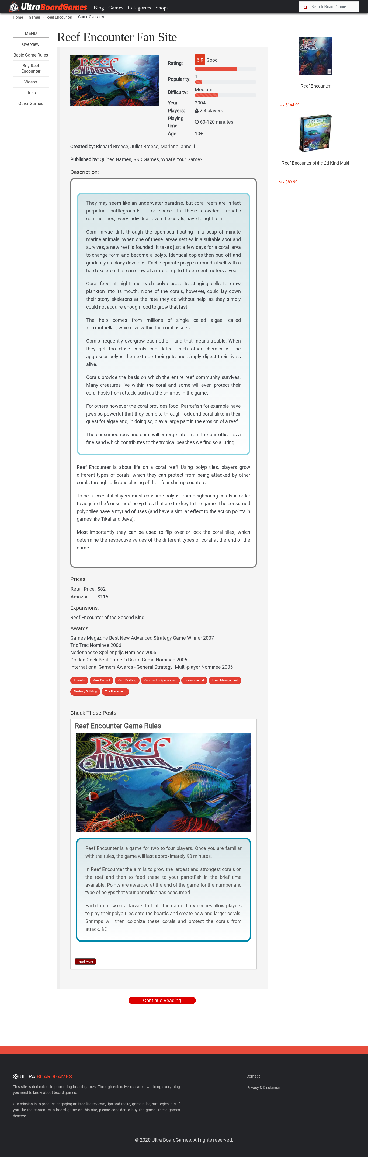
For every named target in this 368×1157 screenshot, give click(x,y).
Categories (139, 8)
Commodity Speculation (160, 680)
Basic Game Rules (30, 55)
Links (31, 92)
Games (115, 8)
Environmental (194, 680)
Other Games (30, 103)
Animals (79, 680)
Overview (30, 44)
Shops (162, 8)
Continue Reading (162, 1000)
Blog (98, 8)
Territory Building (85, 691)
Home (18, 17)
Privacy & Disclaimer (263, 1087)
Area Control (101, 680)
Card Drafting (127, 680)
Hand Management (225, 680)
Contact (253, 1076)
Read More (85, 961)
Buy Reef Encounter (30, 68)
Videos (30, 82)
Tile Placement (115, 691)
